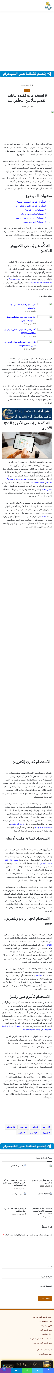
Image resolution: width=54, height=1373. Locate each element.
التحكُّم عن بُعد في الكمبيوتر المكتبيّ (32, 202)
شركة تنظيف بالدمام (44, 1349)
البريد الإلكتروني (46, 1276)
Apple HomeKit (37, 482)
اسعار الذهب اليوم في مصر (42, 1317)
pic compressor (45, 1321)
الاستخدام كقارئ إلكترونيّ (36, 210)
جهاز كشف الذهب (45, 1354)
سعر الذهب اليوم (46, 1330)
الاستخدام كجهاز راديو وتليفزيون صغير (31, 218)
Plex (44, 516)
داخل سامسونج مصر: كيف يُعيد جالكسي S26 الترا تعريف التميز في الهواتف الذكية (14, 1182)
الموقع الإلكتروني (46, 1286)
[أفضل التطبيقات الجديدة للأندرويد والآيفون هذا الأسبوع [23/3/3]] (44, 333)
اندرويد (45, 1127)
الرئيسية (28, 85)
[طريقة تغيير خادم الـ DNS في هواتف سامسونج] (44, 308)
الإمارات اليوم (47, 1334)
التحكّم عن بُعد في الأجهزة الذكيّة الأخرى (30, 206)
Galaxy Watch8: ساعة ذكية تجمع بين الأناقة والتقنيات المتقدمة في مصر (41, 1211)
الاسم (50, 1266)
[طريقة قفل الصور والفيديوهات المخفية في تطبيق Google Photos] (44, 345)
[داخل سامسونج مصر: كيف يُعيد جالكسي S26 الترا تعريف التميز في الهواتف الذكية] (14, 1171)
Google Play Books (43, 827)
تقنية (22, 85)
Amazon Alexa (22, 479)
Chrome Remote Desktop (40, 282)
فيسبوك (10, 1127)
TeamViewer (14, 279)
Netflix (39, 975)
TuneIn (48, 945)
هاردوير (33, 1132)
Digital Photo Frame (31, 1029)
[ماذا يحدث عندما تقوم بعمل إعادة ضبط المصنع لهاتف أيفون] (44, 320)
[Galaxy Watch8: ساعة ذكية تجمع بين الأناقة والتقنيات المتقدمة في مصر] (40, 1199)
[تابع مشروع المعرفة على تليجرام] (27, 74)
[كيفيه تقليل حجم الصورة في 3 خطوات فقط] (14, 1199)
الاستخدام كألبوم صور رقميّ (35, 222)
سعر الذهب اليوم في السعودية (41, 1338)
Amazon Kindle (17, 824)
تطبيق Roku (47, 489)
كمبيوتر (45, 1132)
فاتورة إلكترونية (46, 1325)
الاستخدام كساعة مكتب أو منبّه (34, 214)
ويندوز (20, 1132)
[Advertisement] (27, 41)
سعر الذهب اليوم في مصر (42, 1343)
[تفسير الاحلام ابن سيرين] (27, 413)
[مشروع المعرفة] (48, 6)
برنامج (23, 1127)
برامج (34, 1127)
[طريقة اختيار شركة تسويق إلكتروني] (40, 1171)
